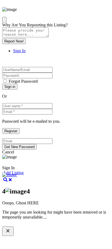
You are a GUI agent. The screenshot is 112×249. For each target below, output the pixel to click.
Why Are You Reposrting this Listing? (35, 25)
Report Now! (14, 41)
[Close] (4, 20)
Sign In (19, 50)
